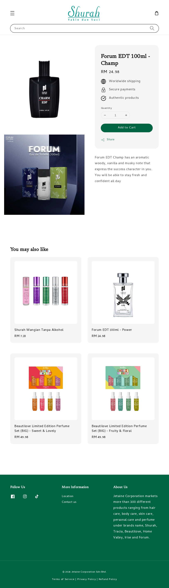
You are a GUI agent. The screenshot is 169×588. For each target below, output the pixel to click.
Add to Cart (127, 127)
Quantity (106, 108)
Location (67, 497)
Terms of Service (63, 579)
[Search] (152, 28)
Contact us (69, 502)
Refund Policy (108, 579)
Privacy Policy (86, 579)
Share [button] (111, 139)
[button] (12, 13)
